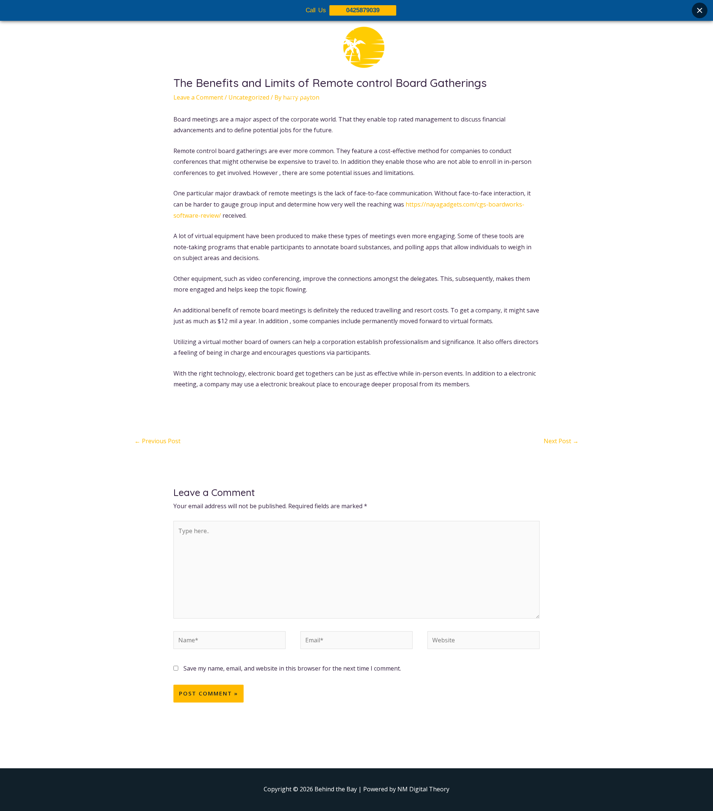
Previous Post (157, 441)
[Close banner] (699, 10)
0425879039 (363, 10)
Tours (331, 95)
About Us (298, 95)
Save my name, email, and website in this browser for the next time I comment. (292, 668)
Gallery (361, 95)
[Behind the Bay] (356, 52)
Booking (395, 95)
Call (424, 95)
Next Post (561, 441)
